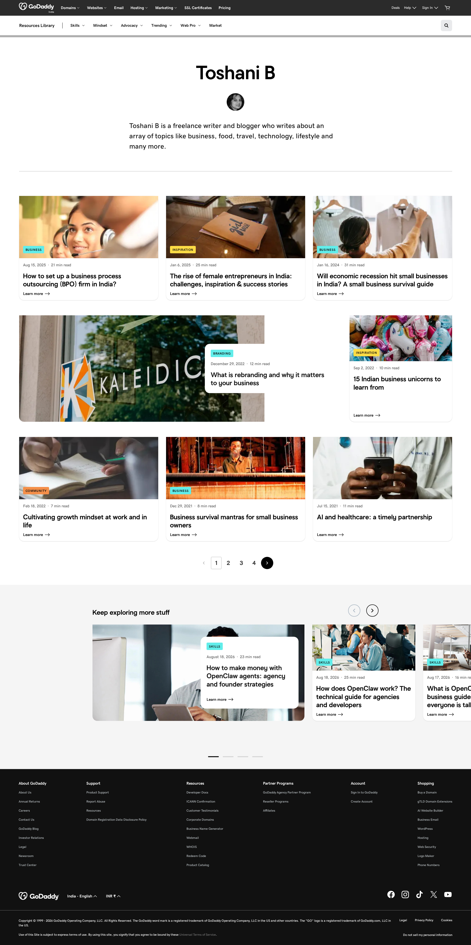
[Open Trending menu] (171, 25)
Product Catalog (197, 865)
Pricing (225, 8)
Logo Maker (426, 856)
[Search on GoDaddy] (446, 25)
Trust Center (28, 865)
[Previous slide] (354, 610)
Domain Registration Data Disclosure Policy (116, 819)
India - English (79, 896)
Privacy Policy (424, 920)
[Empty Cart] (447, 7)
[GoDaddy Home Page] (39, 896)
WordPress (425, 828)
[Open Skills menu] (83, 25)
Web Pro (188, 25)
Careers (24, 810)
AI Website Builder (430, 810)
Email (119, 8)
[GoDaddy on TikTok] (419, 897)
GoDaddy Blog (29, 828)
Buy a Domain (427, 792)
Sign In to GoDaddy (364, 792)
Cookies (446, 920)
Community (36, 491)
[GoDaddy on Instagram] (405, 897)
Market (215, 25)
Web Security (427, 847)
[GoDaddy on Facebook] (391, 897)
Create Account (362, 801)
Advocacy (129, 25)
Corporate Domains (200, 819)
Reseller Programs (275, 801)
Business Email (428, 819)
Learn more (216, 699)
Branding (222, 354)
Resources (93, 810)
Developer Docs (197, 792)
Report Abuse (95, 801)
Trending (159, 25)
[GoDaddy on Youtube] (448, 897)
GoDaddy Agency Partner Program (287, 792)
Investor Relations (31, 838)
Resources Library (36, 25)
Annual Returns (29, 801)
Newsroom (26, 856)
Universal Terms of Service (197, 934)
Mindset (100, 25)
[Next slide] (372, 610)
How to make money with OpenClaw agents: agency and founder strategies (246, 676)
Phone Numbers (429, 865)
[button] (213, 756)
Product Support (97, 792)
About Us (25, 792)
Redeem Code (196, 856)
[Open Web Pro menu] (199, 25)
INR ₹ (111, 896)
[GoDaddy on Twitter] (433, 897)
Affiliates (269, 810)
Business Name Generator (204, 828)
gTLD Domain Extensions (435, 801)
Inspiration (183, 250)
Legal (22, 847)
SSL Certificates (198, 8)
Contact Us (26, 819)
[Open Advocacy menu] (142, 25)
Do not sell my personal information (427, 935)
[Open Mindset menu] (111, 25)
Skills (74, 25)
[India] (36, 6)
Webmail (192, 838)
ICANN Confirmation (200, 801)
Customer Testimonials (202, 810)
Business (34, 250)
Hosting (423, 838)
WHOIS (191, 847)
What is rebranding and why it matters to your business (267, 379)
